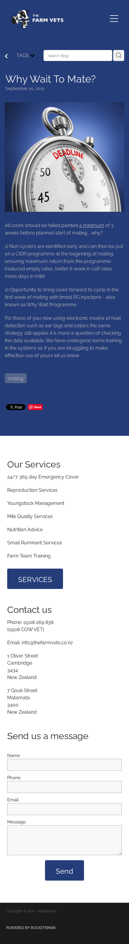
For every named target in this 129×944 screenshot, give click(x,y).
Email (13, 799)
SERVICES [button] (35, 579)
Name (13, 755)
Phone (14, 777)
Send (64, 870)
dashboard (47, 910)
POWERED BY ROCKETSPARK (31, 927)
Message (16, 821)
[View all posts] (6, 56)
